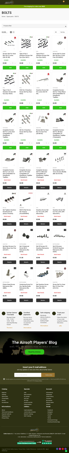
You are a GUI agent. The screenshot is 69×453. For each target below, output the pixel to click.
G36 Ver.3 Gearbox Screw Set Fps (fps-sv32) (25, 91)
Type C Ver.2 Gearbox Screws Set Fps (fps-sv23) (9, 91)
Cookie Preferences (31, 449)
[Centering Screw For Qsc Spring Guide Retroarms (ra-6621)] (26, 274)
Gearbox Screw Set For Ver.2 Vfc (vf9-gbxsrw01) (59, 211)
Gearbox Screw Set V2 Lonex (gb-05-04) (42, 91)
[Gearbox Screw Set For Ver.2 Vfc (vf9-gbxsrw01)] (59, 199)
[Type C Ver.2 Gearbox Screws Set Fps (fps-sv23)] (9, 79)
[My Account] (66, 2)
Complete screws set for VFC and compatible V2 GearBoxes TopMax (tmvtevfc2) (25, 173)
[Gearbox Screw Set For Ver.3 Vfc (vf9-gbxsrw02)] (43, 199)
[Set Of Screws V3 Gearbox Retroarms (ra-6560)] (43, 235)
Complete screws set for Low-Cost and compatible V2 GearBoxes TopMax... (9, 173)
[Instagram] (60, 449)
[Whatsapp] (66, 451)
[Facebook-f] (57, 449)
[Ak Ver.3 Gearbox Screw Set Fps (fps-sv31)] (26, 119)
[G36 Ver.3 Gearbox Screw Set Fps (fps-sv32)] (26, 79)
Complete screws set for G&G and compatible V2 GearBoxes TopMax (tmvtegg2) (42, 173)
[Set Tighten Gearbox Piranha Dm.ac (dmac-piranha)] (9, 199)
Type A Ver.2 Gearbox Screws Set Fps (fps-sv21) (25, 55)
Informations (27, 327)
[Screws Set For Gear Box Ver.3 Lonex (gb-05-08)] (9, 43)
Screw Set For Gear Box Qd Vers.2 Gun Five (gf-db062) (59, 55)
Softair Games (14, 449)
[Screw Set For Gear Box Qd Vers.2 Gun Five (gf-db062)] (59, 43)
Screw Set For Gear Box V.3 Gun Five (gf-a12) (59, 286)
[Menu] (3, 2)
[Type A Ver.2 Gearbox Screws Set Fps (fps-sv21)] (26, 43)
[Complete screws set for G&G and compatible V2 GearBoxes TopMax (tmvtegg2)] (43, 159)
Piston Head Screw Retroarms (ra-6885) (9, 286)
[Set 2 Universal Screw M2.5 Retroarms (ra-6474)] (26, 235)
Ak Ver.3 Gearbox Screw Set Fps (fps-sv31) (25, 131)
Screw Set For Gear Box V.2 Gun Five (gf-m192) (42, 131)
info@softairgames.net (34, 435)
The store (9, 327)
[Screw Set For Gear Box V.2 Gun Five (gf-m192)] (43, 119)
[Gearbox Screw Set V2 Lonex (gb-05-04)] (43, 79)
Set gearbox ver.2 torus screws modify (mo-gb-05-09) (59, 171)
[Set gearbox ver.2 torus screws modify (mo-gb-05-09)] (59, 159)
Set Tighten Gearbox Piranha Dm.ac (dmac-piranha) (9, 211)
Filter (4, 32)
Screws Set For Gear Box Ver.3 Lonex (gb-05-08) (9, 55)
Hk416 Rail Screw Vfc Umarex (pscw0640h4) (25, 211)
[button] (34, 352)
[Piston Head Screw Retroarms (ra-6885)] (9, 274)
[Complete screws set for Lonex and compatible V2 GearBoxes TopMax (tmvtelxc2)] (9, 119)
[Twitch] (65, 449)
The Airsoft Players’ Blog (34, 342)
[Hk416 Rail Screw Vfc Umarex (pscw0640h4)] (26, 199)
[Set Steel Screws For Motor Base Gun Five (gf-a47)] (9, 235)
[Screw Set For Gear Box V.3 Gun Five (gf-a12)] (59, 274)
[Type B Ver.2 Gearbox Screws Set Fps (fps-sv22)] (43, 43)
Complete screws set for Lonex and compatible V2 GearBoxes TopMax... (9, 133)
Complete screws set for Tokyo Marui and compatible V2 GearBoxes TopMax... (59, 93)
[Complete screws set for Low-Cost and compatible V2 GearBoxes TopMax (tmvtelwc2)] (9, 159)
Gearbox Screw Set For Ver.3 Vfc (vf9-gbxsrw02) (42, 211)
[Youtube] (63, 449)
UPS (60, 326)
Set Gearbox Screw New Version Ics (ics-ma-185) (42, 286)
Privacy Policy (38, 380)
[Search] (56, 2)
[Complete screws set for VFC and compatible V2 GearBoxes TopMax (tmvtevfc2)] (26, 159)
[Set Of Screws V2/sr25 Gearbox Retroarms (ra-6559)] (59, 235)
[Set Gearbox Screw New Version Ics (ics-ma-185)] (43, 274)
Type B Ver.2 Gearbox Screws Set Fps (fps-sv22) (42, 55)
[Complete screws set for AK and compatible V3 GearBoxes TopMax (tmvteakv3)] (59, 119)
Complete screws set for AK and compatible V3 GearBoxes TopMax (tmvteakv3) (59, 133)
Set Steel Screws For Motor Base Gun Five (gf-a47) (9, 248)
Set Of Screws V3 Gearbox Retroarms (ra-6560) (42, 248)
